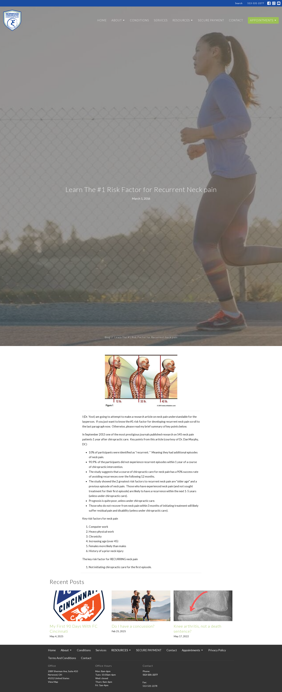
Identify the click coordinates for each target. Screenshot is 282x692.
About (116, 20)
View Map (53, 681)
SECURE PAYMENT (211, 20)
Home (102, 20)
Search (239, 3)
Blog (107, 337)
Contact (236, 20)
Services (161, 20)
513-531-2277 (255, 3)
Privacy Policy (217, 650)
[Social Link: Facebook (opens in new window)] (269, 3)
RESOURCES (181, 20)
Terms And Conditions (62, 658)
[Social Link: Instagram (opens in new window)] (273, 3)
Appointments (261, 20)
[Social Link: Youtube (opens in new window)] (278, 3)
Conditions (139, 20)
